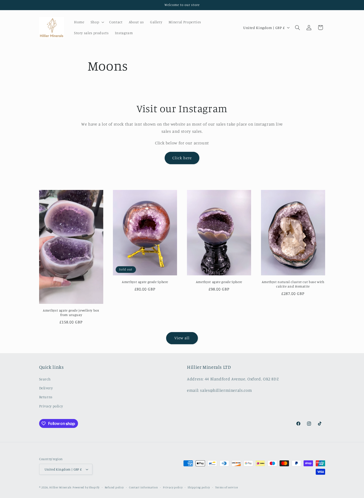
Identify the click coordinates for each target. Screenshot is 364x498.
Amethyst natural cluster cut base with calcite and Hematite (293, 284)
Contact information (143, 487)
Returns (45, 397)
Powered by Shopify (86, 487)
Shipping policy (199, 487)
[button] (96, 22)
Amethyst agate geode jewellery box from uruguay (71, 312)
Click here (182, 158)
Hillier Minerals (60, 487)
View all (182, 338)
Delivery (46, 388)
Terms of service (226, 487)
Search (45, 379)
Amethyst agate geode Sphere (145, 282)
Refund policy (114, 487)
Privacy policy (51, 406)
